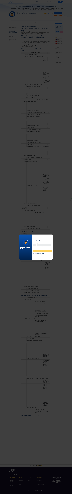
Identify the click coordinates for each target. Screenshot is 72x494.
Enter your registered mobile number (41, 243)
